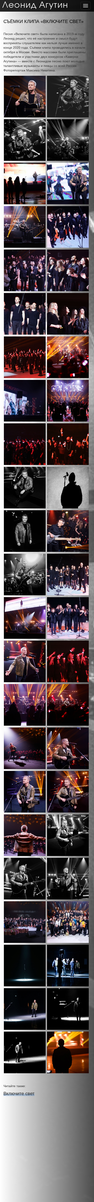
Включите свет (18, 1093)
